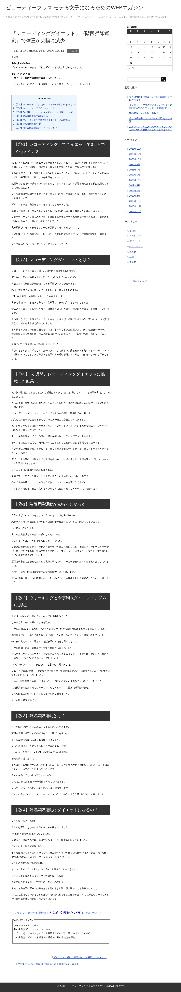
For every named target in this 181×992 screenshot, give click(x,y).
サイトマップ (139, 281)
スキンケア (135, 236)
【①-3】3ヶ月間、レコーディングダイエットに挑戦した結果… (44, 112)
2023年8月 (134, 164)
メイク (132, 251)
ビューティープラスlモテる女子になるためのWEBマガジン (74, 7)
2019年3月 (134, 190)
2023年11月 (135, 154)
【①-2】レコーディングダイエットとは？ (34, 108)
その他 (132, 231)
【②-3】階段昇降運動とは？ (27, 124)
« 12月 (132, 68)
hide (49, 98)
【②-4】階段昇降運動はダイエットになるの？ (36, 127)
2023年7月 (134, 170)
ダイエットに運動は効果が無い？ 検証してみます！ (79, 957)
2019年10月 (135, 180)
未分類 (132, 262)
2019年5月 (134, 185)
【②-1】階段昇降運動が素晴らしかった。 (34, 116)
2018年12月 (135, 201)
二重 (131, 257)
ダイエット (73, 51)
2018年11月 (135, 206)
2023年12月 (135, 149)
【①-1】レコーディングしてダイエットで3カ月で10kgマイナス (44, 104)
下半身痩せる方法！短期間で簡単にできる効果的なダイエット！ (48, 964)
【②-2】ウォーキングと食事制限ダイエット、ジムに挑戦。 (42, 120)
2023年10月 (135, 159)
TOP (40, 17)
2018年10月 (135, 211)
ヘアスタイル (136, 246)
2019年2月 (134, 196)
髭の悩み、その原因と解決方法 (145, 113)
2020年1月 (134, 175)
